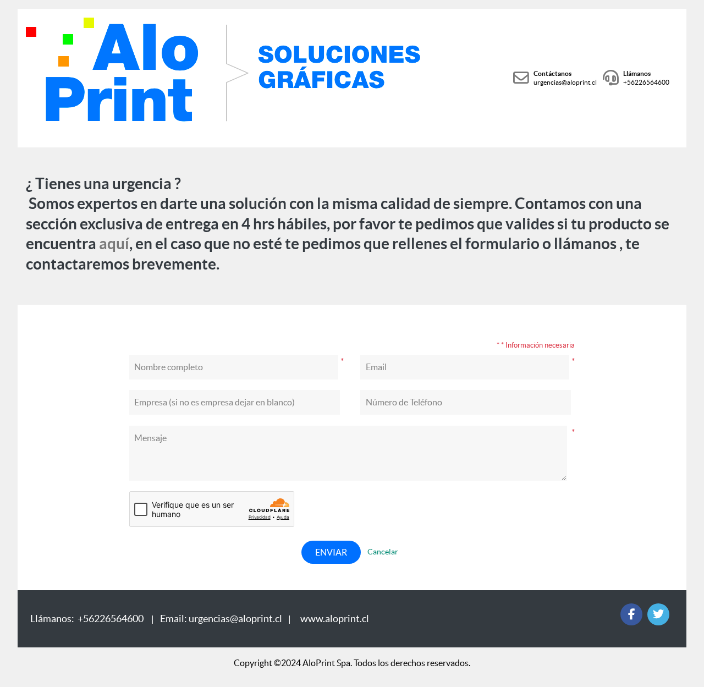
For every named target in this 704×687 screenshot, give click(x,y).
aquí (114, 243)
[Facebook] (631, 614)
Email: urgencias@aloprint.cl (222, 618)
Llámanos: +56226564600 (88, 618)
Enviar (331, 552)
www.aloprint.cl (334, 618)
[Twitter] (658, 614)
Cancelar (382, 551)
